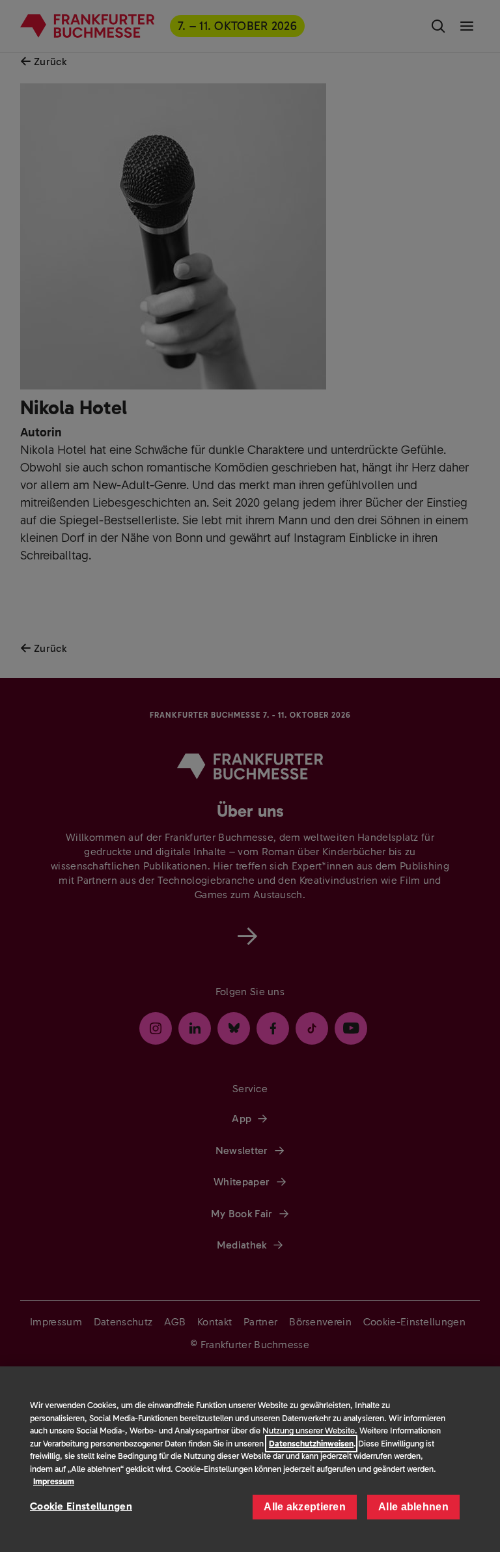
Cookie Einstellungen (81, 1506)
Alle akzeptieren (305, 1506)
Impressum (53, 1481)
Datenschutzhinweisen (311, 1443)
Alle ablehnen (413, 1506)
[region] (250, 1459)
